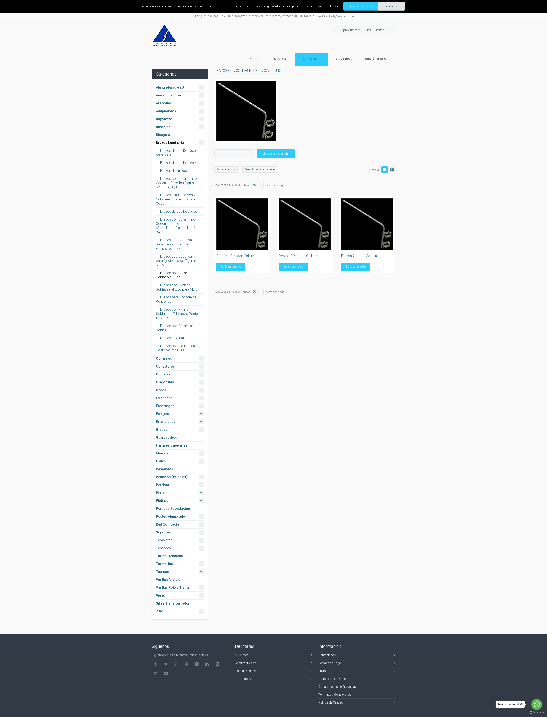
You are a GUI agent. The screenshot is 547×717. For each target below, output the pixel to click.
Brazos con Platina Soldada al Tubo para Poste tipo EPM (177, 313)
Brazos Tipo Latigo (174, 338)
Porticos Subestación (173, 509)
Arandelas (164, 103)
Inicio (253, 59)
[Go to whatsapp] (536, 704)
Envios (323, 671)
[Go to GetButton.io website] (537, 712)
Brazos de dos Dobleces (178, 211)
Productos (311, 59)
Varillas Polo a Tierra (172, 588)
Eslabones (164, 398)
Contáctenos (376, 59)
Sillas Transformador (173, 603)
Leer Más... (392, 6)
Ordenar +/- (224, 169)
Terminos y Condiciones (334, 694)
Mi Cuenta (241, 655)
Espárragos (165, 406)
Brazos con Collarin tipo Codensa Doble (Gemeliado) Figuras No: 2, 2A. (176, 225)
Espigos (162, 414)
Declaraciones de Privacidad (337, 686)
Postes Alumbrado (170, 516)
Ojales (161, 461)
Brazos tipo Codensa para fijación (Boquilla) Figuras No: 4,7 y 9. (174, 244)
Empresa (279, 59)
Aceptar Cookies (361, 6)
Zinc (159, 611)
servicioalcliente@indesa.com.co (336, 16)
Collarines (164, 358)
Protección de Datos (332, 678)
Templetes (164, 540)
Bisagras (163, 135)
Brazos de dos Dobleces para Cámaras (176, 153)
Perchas (162, 485)
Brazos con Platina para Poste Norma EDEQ (176, 348)
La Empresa (243, 678)
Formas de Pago (329, 663)
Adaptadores (166, 111)
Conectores (165, 366)
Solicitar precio (231, 266)
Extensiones (165, 422)
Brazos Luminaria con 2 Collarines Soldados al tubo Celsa (176, 199)
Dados (161, 390)
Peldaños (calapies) (171, 477)
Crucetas (163, 374)
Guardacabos (166, 437)
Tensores (163, 548)
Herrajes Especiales (171, 445)
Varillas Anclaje (168, 580)
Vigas (160, 595)
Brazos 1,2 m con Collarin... (236, 256)
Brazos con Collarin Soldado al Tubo (172, 275)
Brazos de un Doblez (175, 171)
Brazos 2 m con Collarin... (360, 256)
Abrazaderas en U (170, 87)
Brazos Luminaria (170, 143)
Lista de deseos (245, 671)
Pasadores (164, 469)
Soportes (163, 532)
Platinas (162, 501)
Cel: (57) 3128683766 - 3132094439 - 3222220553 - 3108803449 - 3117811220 (268, 16)
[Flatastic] (164, 35)
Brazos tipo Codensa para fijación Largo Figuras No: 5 (176, 260)
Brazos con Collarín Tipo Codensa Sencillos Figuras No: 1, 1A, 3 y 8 (176, 183)
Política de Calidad (330, 702)
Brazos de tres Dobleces (178, 163)
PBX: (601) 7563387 (206, 16)
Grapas (161, 430)
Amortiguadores (169, 95)
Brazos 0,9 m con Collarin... (299, 256)
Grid (384, 169)
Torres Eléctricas (169, 556)
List (392, 169)
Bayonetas (164, 119)
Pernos (161, 493)
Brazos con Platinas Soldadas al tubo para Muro (177, 287)
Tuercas (162, 572)
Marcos (162, 453)
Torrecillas (164, 564)
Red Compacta (167, 524)
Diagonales (165, 382)
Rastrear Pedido (246, 663)
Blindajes (163, 127)
